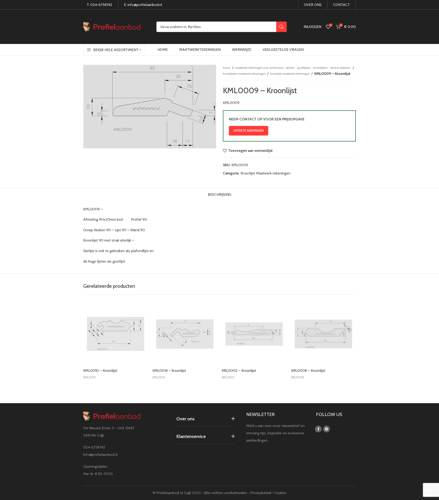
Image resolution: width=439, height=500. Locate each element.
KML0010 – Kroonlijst (100, 370)
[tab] (219, 193)
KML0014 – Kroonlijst (169, 370)
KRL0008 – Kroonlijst (308, 370)
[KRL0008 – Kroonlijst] (323, 334)
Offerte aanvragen (248, 130)
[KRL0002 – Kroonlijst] (254, 334)
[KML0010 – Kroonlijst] (115, 334)
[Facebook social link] (318, 429)
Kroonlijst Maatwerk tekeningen (290, 73)
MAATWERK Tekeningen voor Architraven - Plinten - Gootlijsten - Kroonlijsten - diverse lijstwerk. (293, 67)
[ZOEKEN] (281, 27)
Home (226, 67)
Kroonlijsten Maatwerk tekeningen (244, 73)
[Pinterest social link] (326, 429)
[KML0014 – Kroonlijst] (185, 334)
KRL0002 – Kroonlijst (239, 370)
